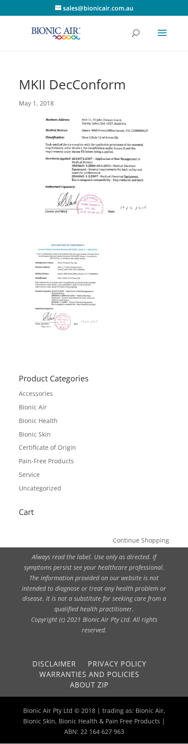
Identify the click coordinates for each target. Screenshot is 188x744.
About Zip (89, 685)
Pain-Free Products (46, 461)
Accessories (36, 393)
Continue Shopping (141, 540)
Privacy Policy (117, 664)
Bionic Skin (35, 434)
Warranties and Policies (89, 674)
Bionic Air (33, 407)
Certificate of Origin (47, 447)
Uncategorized (40, 488)
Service (29, 474)
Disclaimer (54, 664)
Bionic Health (38, 420)
